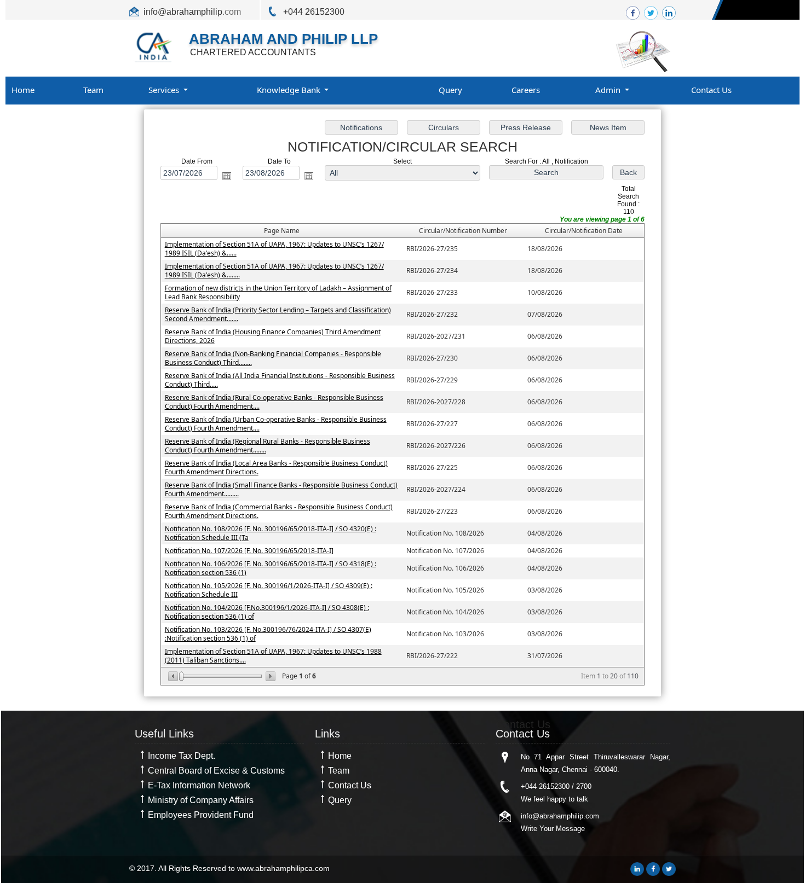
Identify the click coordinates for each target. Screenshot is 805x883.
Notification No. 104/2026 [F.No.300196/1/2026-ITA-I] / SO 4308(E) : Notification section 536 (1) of (267, 612)
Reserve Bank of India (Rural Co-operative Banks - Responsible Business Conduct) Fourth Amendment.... (274, 402)
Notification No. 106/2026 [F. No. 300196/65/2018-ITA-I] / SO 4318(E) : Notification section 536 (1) (270, 568)
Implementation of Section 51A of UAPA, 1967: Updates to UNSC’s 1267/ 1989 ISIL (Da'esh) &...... (274, 249)
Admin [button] (609, 89)
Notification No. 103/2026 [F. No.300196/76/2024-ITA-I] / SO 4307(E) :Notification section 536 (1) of (268, 634)
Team (93, 89)
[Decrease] (174, 676)
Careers (525, 89)
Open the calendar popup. (227, 176)
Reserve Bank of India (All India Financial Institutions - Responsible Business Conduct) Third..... (280, 380)
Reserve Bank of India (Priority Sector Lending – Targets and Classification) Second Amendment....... (278, 314)
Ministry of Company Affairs (201, 800)
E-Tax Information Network (199, 785)
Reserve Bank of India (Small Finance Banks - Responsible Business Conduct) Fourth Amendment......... (281, 489)
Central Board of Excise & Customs (216, 770)
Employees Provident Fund (201, 815)
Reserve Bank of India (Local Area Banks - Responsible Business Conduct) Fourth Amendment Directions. (276, 467)
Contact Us (711, 89)
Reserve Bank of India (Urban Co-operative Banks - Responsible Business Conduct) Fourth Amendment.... (276, 424)
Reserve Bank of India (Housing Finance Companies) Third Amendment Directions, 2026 (273, 336)
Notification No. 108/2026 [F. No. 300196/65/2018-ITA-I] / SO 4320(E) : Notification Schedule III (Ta (270, 533)
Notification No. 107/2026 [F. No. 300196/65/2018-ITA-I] (249, 550)
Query (450, 89)
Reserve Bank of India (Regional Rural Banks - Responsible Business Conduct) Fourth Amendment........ (267, 446)
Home (23, 89)
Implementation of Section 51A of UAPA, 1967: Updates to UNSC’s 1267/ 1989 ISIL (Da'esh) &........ (274, 271)
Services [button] (164, 89)
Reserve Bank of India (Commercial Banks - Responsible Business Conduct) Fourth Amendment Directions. (279, 511)
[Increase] (270, 676)
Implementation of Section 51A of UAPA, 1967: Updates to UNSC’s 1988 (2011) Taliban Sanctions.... (273, 656)
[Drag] (181, 676)
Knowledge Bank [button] (290, 89)
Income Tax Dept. (181, 755)
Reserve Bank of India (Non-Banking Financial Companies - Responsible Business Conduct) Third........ (273, 358)
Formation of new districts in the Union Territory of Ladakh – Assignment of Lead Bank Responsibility (278, 292)
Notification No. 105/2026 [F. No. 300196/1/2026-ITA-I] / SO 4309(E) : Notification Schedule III (268, 590)
